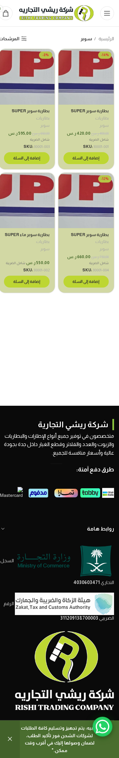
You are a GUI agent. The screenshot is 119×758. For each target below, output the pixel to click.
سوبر (104, 125)
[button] (86, 158)
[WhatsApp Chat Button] (102, 727)
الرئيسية (106, 38)
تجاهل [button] (10, 739)
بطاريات (102, 118)
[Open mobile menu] (107, 13)
